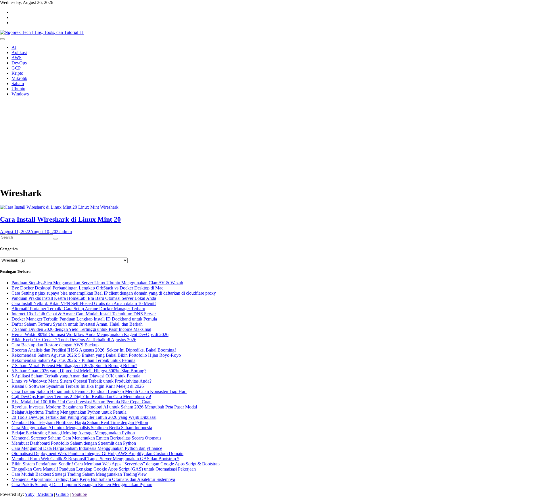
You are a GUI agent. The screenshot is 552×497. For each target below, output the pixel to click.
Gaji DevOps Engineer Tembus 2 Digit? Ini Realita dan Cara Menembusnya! (81, 396)
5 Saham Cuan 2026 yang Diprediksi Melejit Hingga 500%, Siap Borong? (79, 370)
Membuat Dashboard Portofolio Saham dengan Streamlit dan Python (74, 443)
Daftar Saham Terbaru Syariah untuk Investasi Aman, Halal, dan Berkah (77, 324)
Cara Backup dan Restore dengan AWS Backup (55, 344)
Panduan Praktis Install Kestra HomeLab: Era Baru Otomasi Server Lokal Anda (84, 298)
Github (62, 494)
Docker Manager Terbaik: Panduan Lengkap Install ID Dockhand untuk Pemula (84, 318)
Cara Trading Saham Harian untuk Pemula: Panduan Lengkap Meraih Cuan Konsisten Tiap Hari (99, 391)
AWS (17, 57)
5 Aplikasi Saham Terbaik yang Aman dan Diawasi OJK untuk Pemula (76, 375)
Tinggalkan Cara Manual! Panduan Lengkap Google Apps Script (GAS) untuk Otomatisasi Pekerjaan (104, 469)
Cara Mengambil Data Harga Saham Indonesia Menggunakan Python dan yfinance (87, 448)
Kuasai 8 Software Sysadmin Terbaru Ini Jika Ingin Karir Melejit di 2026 (78, 386)
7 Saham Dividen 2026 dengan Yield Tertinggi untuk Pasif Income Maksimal (81, 329)
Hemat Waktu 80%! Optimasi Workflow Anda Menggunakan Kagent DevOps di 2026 (90, 334)
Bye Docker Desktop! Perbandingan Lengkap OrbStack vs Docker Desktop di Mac (87, 287)
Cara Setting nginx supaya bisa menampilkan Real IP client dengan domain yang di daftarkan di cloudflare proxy (114, 293)
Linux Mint (88, 207)
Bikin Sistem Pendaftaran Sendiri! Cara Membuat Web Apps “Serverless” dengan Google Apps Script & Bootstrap (116, 463)
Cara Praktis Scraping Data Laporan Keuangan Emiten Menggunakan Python (82, 484)
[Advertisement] (172, 141)
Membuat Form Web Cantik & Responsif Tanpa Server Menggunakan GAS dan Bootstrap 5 (95, 458)
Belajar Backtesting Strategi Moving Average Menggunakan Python (73, 432)
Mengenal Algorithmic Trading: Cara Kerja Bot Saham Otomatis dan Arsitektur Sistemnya (93, 479)
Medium (45, 494)
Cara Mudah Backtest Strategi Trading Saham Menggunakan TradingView (79, 474)
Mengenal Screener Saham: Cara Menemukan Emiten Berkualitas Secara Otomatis (86, 437)
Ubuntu (18, 88)
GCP (16, 68)
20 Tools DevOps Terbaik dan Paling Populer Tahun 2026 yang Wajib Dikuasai (84, 417)
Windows (20, 93)
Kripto (17, 73)
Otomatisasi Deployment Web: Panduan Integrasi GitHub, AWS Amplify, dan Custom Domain (97, 453)
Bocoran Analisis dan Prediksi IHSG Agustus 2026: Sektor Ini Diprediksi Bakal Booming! (94, 350)
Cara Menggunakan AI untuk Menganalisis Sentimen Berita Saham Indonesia (82, 427)
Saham (18, 83)
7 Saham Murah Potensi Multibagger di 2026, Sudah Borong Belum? (74, 365)
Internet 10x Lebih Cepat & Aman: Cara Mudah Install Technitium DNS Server (84, 313)
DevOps (19, 62)
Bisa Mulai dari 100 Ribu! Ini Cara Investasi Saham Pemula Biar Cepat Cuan (82, 401)
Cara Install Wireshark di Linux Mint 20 (60, 219)
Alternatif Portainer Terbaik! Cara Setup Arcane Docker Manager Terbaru (78, 308)
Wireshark (109, 207)
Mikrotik (19, 78)
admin (66, 231)
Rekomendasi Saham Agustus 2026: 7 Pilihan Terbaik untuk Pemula (73, 360)
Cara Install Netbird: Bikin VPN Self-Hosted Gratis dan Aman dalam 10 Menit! (84, 303)
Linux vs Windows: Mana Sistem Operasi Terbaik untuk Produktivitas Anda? (82, 381)
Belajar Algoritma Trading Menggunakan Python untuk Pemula (69, 412)
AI (14, 47)
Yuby (29, 494)
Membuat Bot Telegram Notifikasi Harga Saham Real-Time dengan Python (80, 422)
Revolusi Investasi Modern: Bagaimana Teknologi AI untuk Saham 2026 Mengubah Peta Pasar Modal (104, 406)
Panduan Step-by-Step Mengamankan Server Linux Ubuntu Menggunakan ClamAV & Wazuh (97, 282)
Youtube (79, 494)
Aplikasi (19, 52)
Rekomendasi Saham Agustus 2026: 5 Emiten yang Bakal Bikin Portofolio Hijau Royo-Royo (96, 355)
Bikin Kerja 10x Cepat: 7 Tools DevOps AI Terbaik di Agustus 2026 (74, 339)
